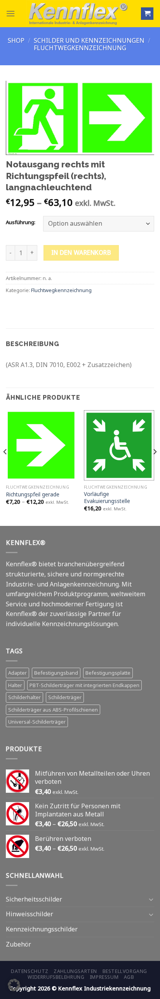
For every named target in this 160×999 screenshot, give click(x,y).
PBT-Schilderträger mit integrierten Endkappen (84, 685)
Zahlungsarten (75, 971)
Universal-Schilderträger (37, 721)
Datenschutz (30, 971)
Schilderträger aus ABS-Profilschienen (53, 709)
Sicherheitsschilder (34, 899)
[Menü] (10, 13)
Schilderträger (65, 697)
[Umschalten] (151, 899)
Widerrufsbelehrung (56, 977)
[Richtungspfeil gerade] (41, 445)
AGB (129, 977)
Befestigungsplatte (107, 672)
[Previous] (5, 467)
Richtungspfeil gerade (32, 494)
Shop (16, 40)
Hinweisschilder (29, 914)
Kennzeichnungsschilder (42, 929)
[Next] (154, 467)
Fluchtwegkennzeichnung (80, 48)
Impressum (104, 977)
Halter (15, 685)
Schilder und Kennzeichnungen (89, 40)
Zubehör (18, 944)
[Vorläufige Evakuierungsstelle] (119, 445)
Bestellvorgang (125, 971)
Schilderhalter (24, 697)
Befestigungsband (56, 672)
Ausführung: (20, 222)
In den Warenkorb (81, 252)
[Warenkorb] (147, 13)
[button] (14, 985)
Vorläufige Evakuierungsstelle (107, 497)
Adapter (17, 672)
